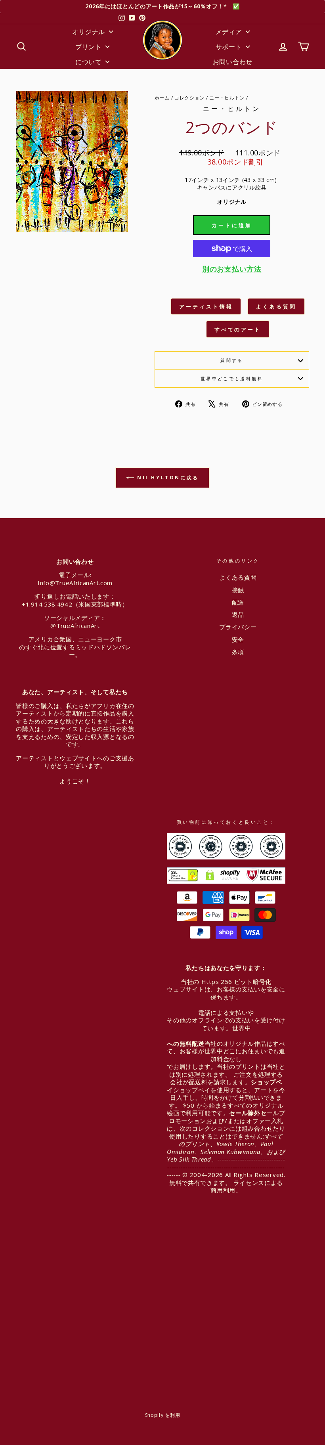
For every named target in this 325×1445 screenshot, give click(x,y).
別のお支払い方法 (232, 269)
